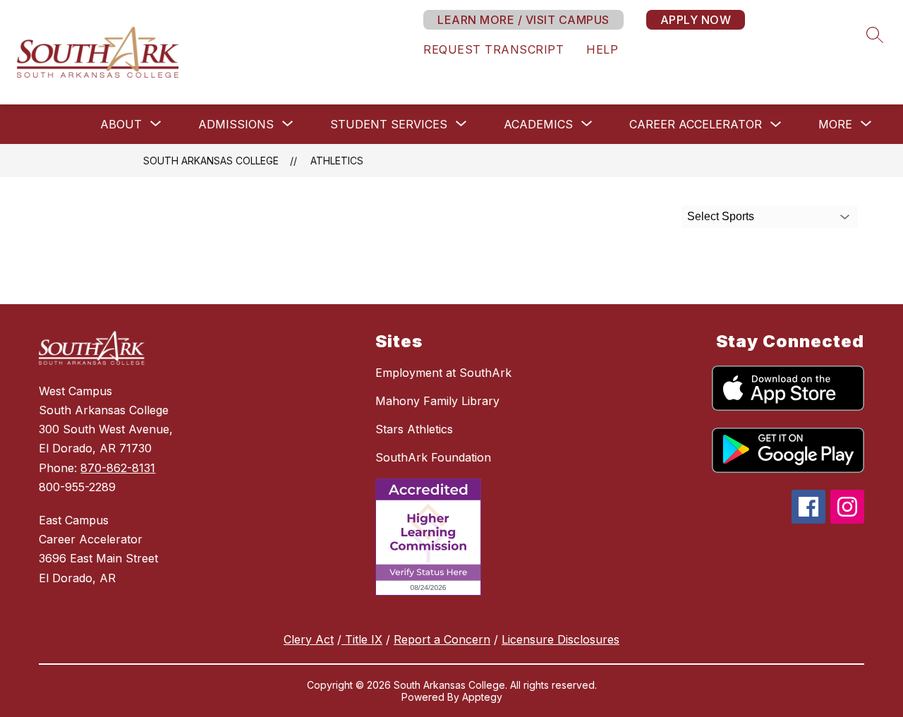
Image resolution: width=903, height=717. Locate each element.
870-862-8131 (117, 468)
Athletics (336, 161)
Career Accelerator (695, 124)
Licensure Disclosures (560, 639)
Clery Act (309, 639)
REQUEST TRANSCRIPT (493, 49)
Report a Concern (442, 639)
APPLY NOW (696, 20)
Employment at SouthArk (443, 373)
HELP (602, 49)
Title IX (361, 639)
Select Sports (720, 216)
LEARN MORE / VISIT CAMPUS (523, 20)
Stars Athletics (414, 429)
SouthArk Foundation (433, 457)
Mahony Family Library (437, 401)
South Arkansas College (211, 161)
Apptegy (482, 697)
